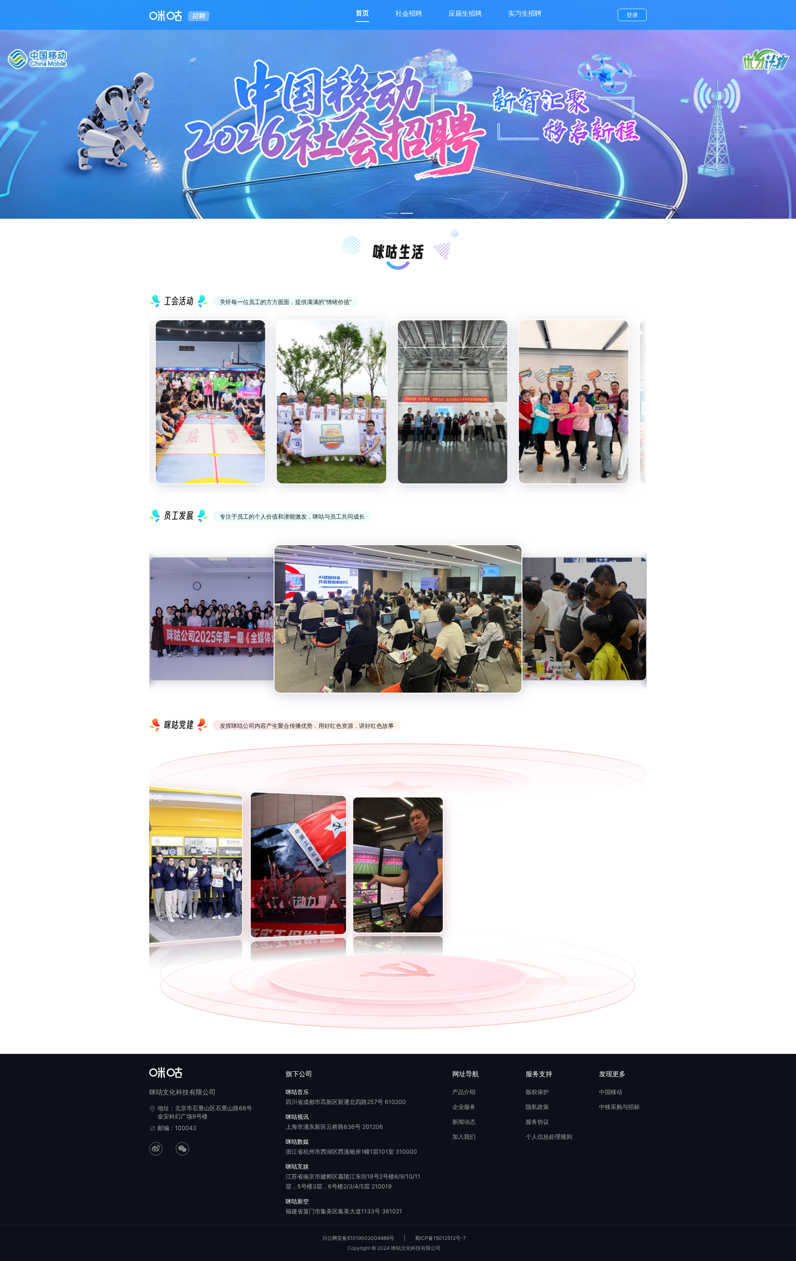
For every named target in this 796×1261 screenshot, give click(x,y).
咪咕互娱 (297, 1166)
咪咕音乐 (297, 1091)
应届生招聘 (465, 13)
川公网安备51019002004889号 (358, 1238)
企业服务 (464, 1106)
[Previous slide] (161, 409)
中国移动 (610, 1091)
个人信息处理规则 (549, 1136)
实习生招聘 (524, 13)
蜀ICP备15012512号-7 (440, 1238)
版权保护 (537, 1091)
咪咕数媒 (297, 1141)
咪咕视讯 (297, 1116)
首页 (362, 13)
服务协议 (537, 1121)
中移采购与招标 (619, 1106)
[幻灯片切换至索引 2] (406, 213)
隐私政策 (537, 1106)
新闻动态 (464, 1121)
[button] (152, 869)
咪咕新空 (297, 1201)
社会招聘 (409, 13)
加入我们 (464, 1136)
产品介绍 (464, 1091)
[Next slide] (634, 409)
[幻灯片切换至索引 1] (392, 213)
